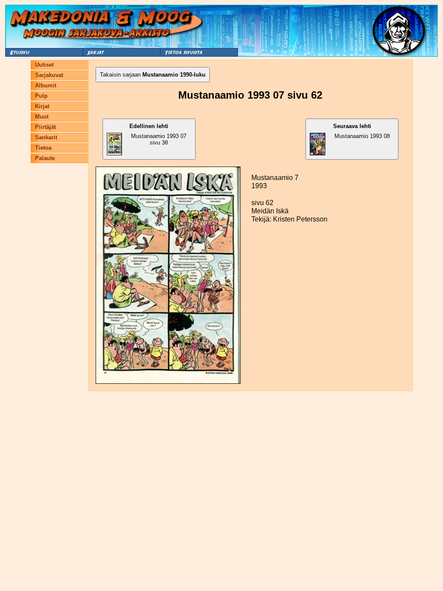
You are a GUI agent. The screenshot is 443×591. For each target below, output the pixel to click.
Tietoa (43, 148)
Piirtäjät (45, 127)
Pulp (41, 96)
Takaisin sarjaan (152, 74)
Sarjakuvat (49, 75)
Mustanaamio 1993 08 (361, 131)
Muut (41, 116)
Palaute (45, 158)
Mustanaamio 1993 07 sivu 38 (157, 134)
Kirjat (42, 106)
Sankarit (46, 137)
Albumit (45, 85)
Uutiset (44, 64)
